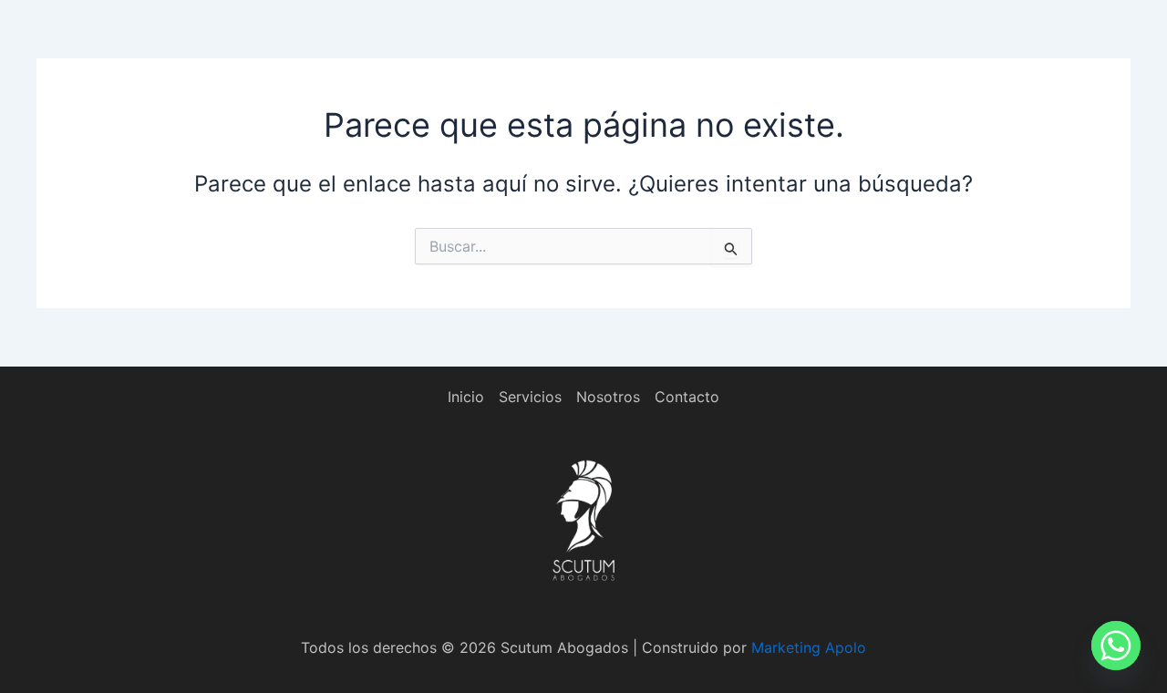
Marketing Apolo (808, 647)
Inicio (466, 397)
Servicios (530, 397)
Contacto (687, 397)
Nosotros (608, 397)
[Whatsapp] (1116, 645)
